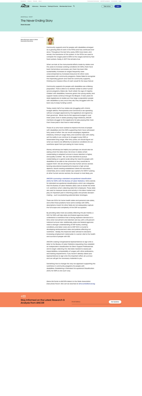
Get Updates (115, 302)
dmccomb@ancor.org (87, 284)
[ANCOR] (25, 5)
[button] (74, 6)
